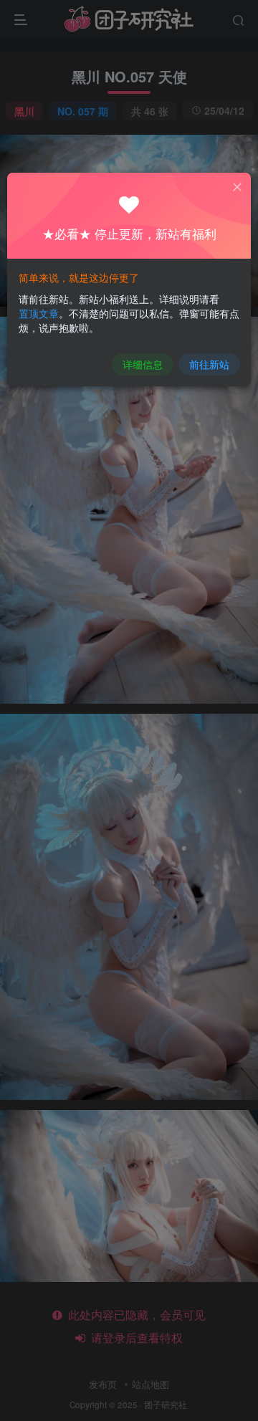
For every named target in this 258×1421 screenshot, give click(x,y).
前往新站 (209, 364)
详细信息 (143, 364)
